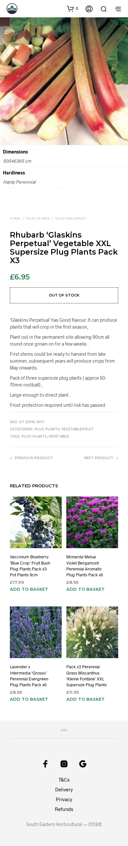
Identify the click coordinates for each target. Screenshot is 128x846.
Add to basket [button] (29, 589)
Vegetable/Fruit (70, 218)
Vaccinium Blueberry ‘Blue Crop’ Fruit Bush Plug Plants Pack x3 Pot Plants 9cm (30, 566)
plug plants (34, 436)
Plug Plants (38, 218)
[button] (72, 8)
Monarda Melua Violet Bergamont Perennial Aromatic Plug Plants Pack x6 (84, 566)
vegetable (59, 436)
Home (15, 218)
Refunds (64, 809)
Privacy (64, 799)
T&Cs (64, 780)
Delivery (64, 789)
